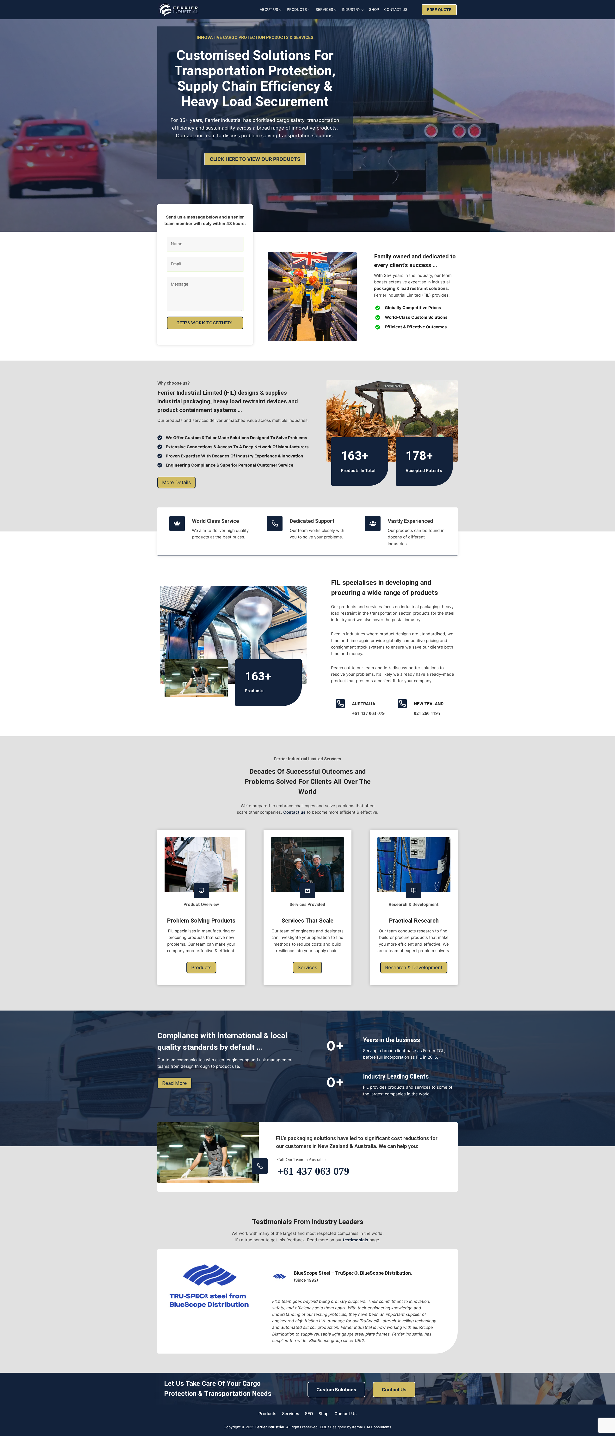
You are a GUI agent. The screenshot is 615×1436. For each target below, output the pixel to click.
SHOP (374, 9)
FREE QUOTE (439, 9)
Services (290, 1413)
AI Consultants (379, 1427)
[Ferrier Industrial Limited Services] (307, 864)
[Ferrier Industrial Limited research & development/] (413, 864)
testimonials (355, 1239)
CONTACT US (395, 9)
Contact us (294, 812)
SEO (309, 1413)
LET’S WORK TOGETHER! (205, 322)
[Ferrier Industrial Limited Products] (201, 864)
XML (323, 1427)
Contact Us (345, 1413)
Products (267, 1413)
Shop (324, 1413)
